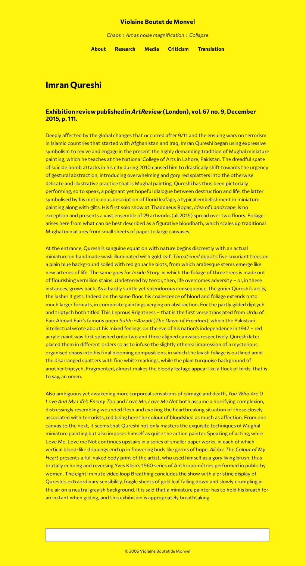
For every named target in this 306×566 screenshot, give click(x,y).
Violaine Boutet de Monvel (157, 21)
